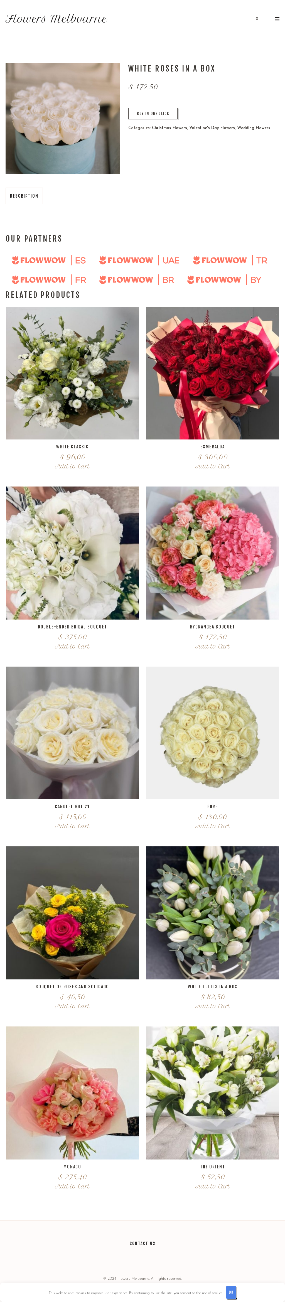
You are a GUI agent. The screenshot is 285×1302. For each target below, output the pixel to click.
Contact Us (142, 1243)
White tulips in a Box (212, 986)
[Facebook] (149, 1259)
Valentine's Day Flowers (212, 128)
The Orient (212, 1167)
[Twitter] (122, 1259)
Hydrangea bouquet (212, 627)
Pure (212, 806)
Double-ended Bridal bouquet (72, 627)
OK (231, 1292)
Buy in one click (153, 113)
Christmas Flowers (169, 128)
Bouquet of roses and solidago (72, 986)
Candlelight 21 (72, 806)
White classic (72, 446)
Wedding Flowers (253, 128)
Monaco (72, 1167)
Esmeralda (212, 446)
